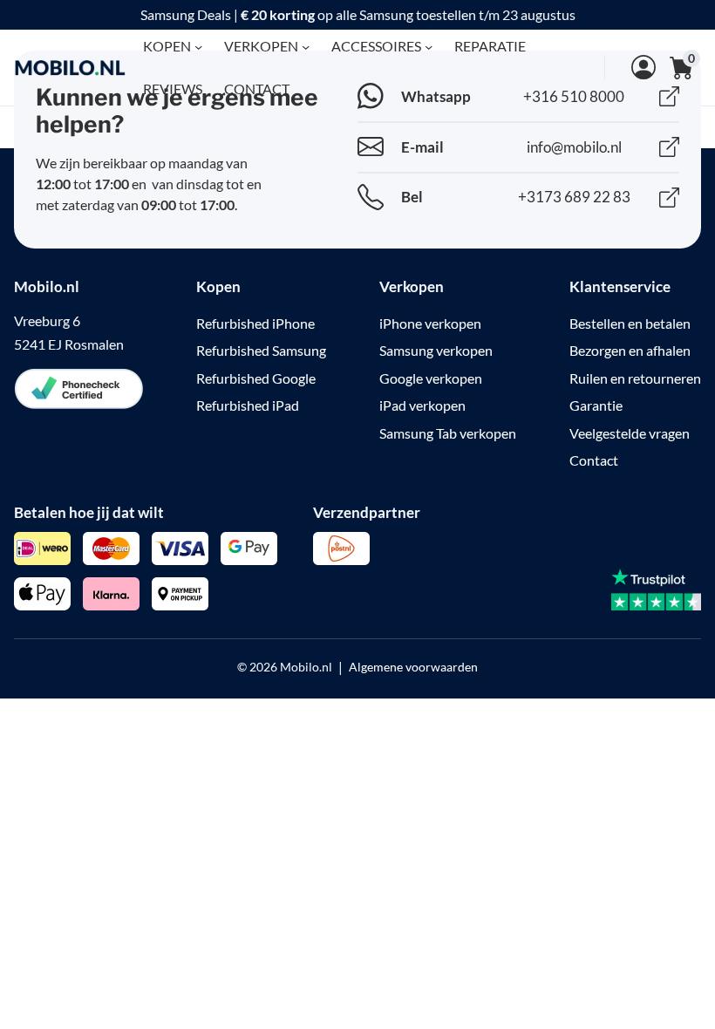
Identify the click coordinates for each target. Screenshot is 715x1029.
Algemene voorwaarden (413, 666)
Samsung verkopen (436, 350)
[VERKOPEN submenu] (306, 46)
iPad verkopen (422, 405)
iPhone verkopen (430, 323)
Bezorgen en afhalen (630, 350)
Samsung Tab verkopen (447, 433)
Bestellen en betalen (630, 323)
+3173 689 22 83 (574, 196)
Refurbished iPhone (255, 323)
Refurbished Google (256, 378)
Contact (593, 460)
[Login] (630, 67)
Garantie (596, 405)
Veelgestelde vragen (629, 433)
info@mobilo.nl (574, 147)
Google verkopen (430, 378)
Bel (412, 196)
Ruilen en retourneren (635, 378)
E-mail (422, 147)
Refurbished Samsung (261, 350)
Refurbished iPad (247, 405)
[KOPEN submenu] (198, 46)
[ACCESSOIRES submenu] (428, 46)
